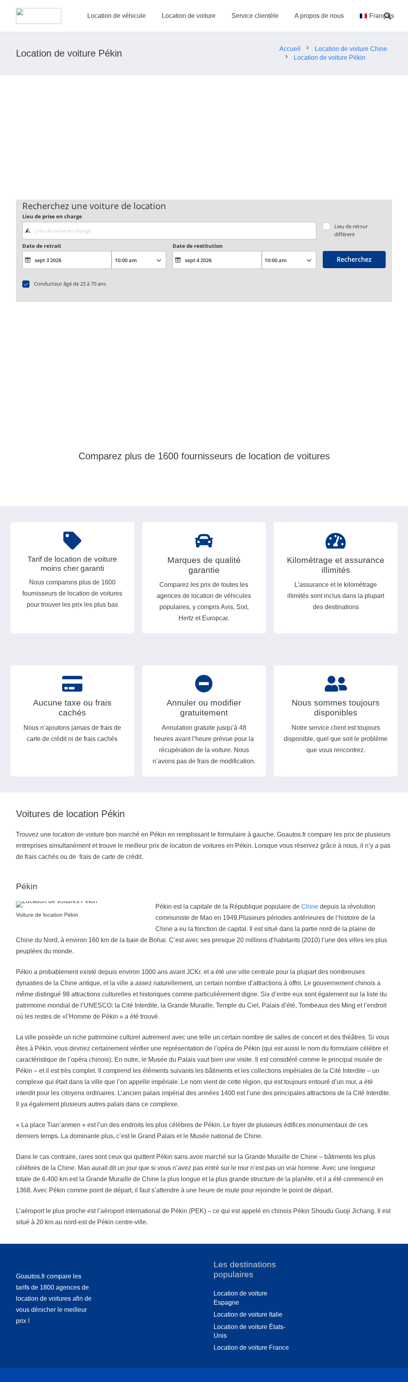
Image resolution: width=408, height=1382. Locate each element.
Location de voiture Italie (248, 1314)
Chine (309, 906)
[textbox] (169, 230)
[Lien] (38, 16)
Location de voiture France (251, 1347)
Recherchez (354, 259)
